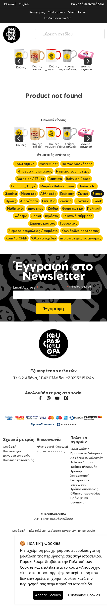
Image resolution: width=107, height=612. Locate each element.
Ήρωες (10, 201)
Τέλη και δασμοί (81, 462)
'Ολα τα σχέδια (43, 238)
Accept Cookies (48, 595)
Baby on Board (78, 179)
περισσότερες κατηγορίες (80, 238)
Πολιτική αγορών (78, 440)
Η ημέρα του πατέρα (73, 171)
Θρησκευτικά (72, 208)
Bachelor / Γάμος (31, 179)
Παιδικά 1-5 (87, 186)
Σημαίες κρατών (42, 223)
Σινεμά (83, 194)
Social (36, 216)
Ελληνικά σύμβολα (78, 216)
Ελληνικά (10, 4)
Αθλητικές (48, 194)
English (24, 4)
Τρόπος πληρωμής (83, 466)
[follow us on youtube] (57, 398)
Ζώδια (53, 208)
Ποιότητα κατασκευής (18, 460)
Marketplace (56, 12)
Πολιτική (93, 208)
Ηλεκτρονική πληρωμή (52, 446)
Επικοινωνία (49, 439)
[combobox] (70, 33)
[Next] (88, 61)
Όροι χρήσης (79, 449)
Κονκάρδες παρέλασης (80, 231)
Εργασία (82, 201)
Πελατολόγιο (12, 451)
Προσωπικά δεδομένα (86, 453)
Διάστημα (36, 208)
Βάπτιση (55, 179)
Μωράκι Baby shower (57, 186)
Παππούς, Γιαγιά (23, 186)
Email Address (25, 287)
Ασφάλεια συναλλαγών (86, 458)
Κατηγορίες (37, 12)
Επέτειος (67, 194)
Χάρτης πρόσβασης (51, 451)
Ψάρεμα (20, 216)
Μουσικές (28, 194)
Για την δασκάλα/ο (77, 164)
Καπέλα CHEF (16, 238)
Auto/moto (29, 201)
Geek (97, 201)
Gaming (10, 194)
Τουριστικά (68, 223)
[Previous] (19, 61)
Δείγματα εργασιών (16, 455)
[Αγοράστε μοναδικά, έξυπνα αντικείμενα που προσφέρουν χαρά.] (11, 34)
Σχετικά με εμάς (18, 439)
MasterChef (48, 164)
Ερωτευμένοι (25, 164)
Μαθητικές (15, 208)
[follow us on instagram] (48, 398)
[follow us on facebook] (40, 398)
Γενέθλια (48, 201)
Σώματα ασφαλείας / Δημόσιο (33, 231)
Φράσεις (52, 216)
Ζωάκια (65, 201)
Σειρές (97, 194)
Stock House (77, 12)
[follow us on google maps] (65, 398)
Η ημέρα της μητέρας (34, 171)
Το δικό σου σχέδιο (57, 18)
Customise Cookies (84, 595)
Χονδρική (9, 446)
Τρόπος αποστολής (84, 489)
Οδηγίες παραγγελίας (85, 493)
